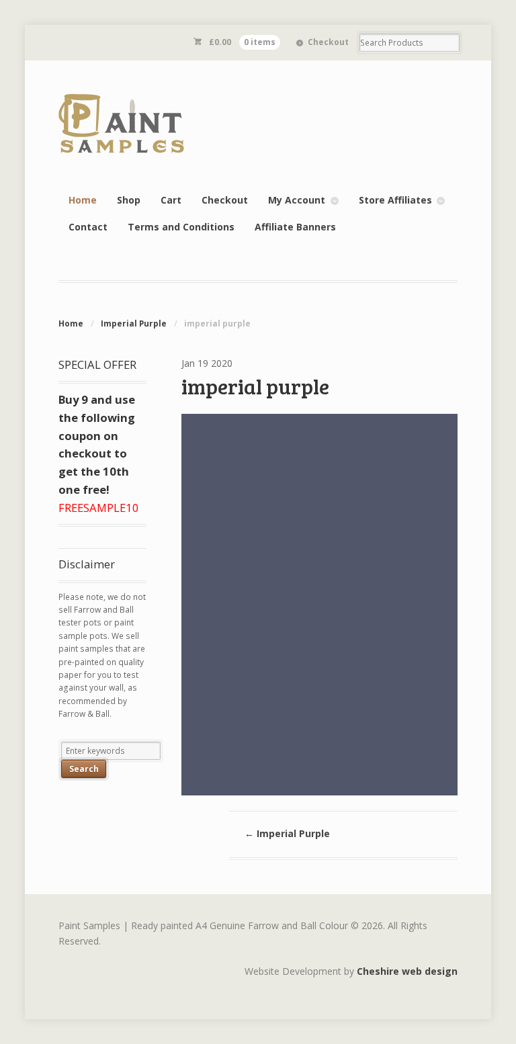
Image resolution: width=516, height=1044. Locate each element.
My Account (296, 199)
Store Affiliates (395, 199)
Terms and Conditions (181, 226)
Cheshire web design (407, 971)
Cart (171, 199)
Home (83, 199)
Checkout (328, 42)
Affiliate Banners (295, 226)
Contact (88, 226)
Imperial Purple (134, 323)
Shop (128, 199)
